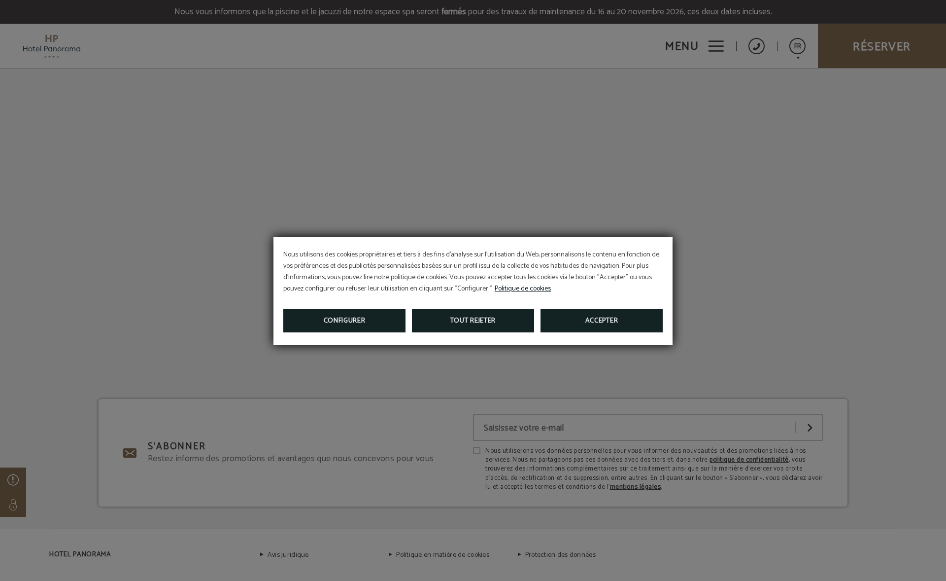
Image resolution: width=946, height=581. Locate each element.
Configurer (345, 321)
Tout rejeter (473, 321)
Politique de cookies (523, 288)
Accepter (601, 321)
